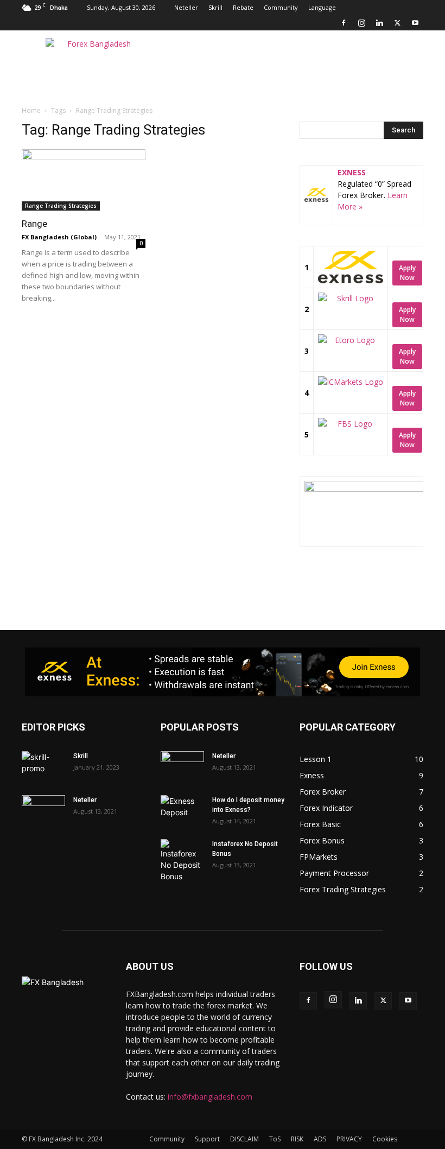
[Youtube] (415, 22)
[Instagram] (361, 22)
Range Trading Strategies (61, 206)
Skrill (215, 7)
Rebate (243, 7)
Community (281, 7)
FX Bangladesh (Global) (59, 237)
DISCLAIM (244, 1139)
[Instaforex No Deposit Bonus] (182, 860)
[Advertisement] (296, 54)
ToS (275, 1139)
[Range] (83, 180)
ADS (320, 1139)
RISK (297, 1139)
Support (207, 1139)
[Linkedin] (379, 22)
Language (322, 7)
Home (31, 110)
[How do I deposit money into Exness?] (182, 810)
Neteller (186, 7)
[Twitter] (397, 22)
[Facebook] (343, 22)
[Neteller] (43, 810)
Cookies (384, 1139)
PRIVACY (349, 1139)
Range (34, 223)
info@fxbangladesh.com (210, 1096)
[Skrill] (43, 766)
